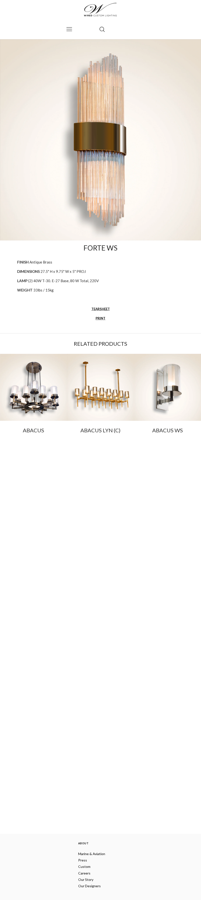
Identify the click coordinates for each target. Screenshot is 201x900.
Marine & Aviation (91, 854)
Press (82, 860)
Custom (84, 866)
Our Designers (89, 886)
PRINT (100, 318)
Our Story (85, 879)
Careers (84, 873)
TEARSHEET (100, 309)
